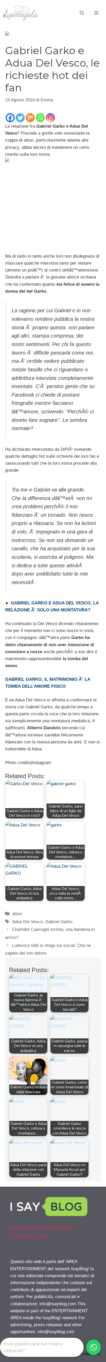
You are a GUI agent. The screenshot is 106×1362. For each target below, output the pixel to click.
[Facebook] (10, 117)
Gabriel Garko (58, 921)
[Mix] (30, 117)
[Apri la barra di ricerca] (82, 13)
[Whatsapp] (40, 117)
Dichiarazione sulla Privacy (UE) (41, 1227)
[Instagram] (50, 117)
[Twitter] (20, 117)
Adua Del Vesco (27, 921)
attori (17, 913)
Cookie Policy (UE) (28, 1236)
